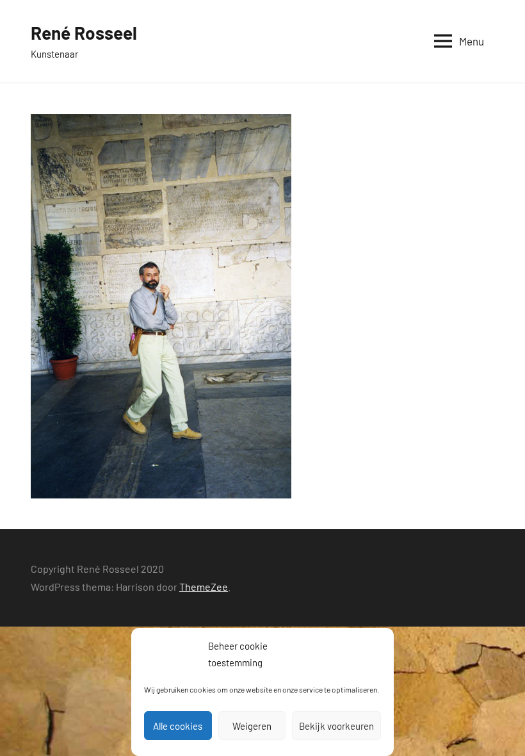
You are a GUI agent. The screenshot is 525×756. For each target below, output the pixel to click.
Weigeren (251, 726)
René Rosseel (84, 33)
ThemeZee (203, 586)
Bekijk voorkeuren (336, 726)
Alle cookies (177, 726)
